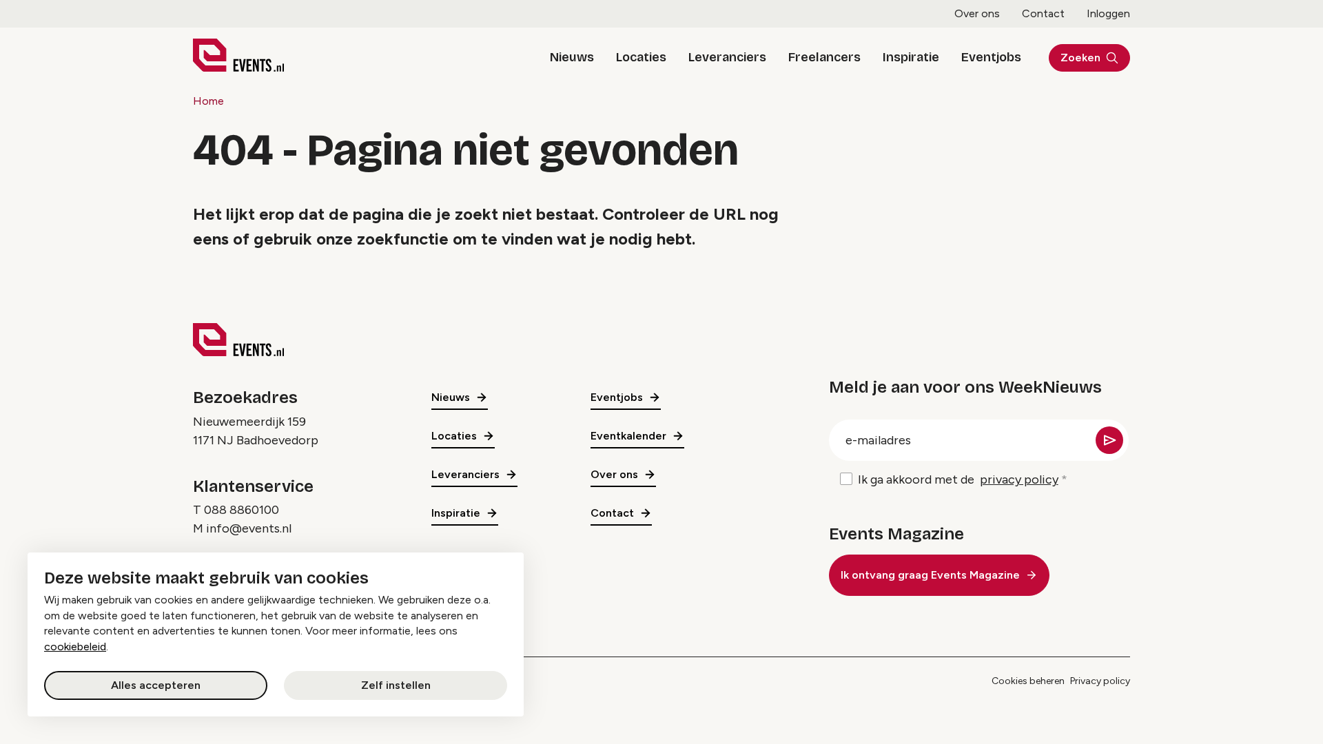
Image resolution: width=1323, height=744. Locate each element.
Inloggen (1108, 13)
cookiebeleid (75, 646)
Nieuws (572, 57)
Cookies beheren (1028, 681)
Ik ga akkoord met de (958, 479)
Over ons (977, 13)
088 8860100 (241, 509)
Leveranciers (727, 57)
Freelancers (824, 57)
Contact (1043, 13)
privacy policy (1019, 479)
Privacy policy (1100, 681)
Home (208, 100)
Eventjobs (991, 57)
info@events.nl (248, 528)
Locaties (641, 57)
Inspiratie (911, 57)
